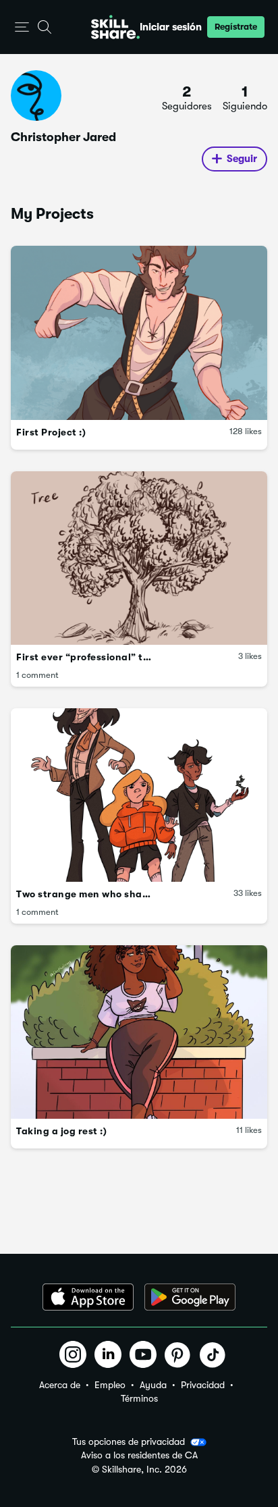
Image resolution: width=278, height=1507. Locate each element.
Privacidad (203, 1384)
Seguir (242, 159)
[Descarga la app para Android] (189, 1297)
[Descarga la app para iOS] (88, 1297)
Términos (139, 1398)
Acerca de (59, 1384)
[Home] (115, 27)
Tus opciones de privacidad (128, 1441)
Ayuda (153, 1384)
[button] (21, 27)
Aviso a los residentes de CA (139, 1455)
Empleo (110, 1384)
